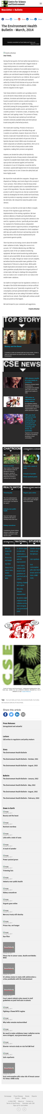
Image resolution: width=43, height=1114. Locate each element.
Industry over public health (13, 882)
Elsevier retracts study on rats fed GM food (35, 551)
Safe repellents (34, 559)
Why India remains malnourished (21, 591)
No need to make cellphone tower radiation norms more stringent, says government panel (21, 1034)
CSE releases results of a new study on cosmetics (32, 380)
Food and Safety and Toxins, (13, 700)
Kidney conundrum (10, 525)
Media (24, 1098)
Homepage (7, 1096)
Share (7, 19)
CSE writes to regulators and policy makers (30, 399)
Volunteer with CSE (28, 1103)
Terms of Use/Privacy (13, 1103)
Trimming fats (8, 492)
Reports (34, 1096)
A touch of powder (29, 473)
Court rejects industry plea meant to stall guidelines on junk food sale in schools (18, 999)
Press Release (18, 1096)
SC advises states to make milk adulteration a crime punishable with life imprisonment (19, 978)
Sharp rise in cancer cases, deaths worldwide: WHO (9, 573)
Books (27, 1096)
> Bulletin (17, 10)
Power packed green (30, 476)
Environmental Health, (27, 700)
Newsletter (7, 10)
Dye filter (8, 564)
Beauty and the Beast (13, 346)
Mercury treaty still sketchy (8, 551)
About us (21, 1101)
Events (17, 1098)
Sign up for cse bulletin (20, 1105)
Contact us (29, 1101)
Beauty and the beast (10, 816)
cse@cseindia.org (26, 691)
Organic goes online (29, 492)
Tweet (15, 19)
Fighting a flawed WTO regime (14, 1011)
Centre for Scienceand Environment (17, 3)
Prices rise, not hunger (11, 926)
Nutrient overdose (9, 466)
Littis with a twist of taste (12, 838)
